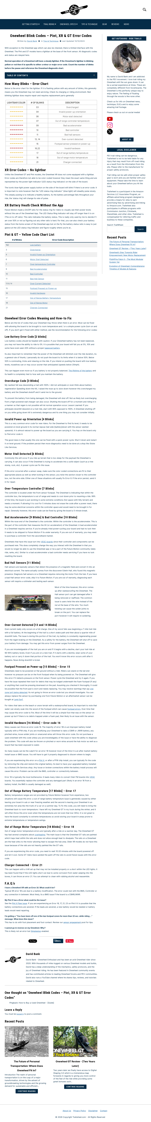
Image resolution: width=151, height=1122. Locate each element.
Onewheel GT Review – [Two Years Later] (127, 248)
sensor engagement (72, 922)
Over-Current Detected (40, 283)
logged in (20, 1014)
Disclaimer (93, 1111)
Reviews (115, 24)
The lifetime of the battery (80, 370)
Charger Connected (39, 307)
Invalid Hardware (37, 293)
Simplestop (36, 931)
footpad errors (73, 709)
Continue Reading (27, 1091)
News (126, 24)
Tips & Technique (89, 24)
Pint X (41, 760)
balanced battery (52, 348)
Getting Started (30, 24)
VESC (92, 777)
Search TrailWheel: (115, 225)
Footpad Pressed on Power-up (43, 288)
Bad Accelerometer (38, 269)
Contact (103, 1111)
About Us (126, 139)
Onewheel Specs (68, 24)
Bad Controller (36, 274)
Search (140, 229)
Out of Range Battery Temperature (45, 298)
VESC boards (47, 542)
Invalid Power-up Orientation (42, 254)
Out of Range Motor (39, 303)
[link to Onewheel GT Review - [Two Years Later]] (75, 1041)
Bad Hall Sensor (37, 278)
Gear (104, 24)
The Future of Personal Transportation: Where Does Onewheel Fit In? (26, 1066)
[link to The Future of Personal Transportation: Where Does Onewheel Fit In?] (27, 1041)
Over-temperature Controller (42, 264)
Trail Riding (48, 24)
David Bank (32, 41)
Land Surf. (18, 699)
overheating (40, 834)
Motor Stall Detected (39, 259)
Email (58, 941)
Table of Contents (17, 75)
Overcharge (35, 250)
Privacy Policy (79, 1111)
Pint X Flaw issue (19, 903)
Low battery (35, 245)
